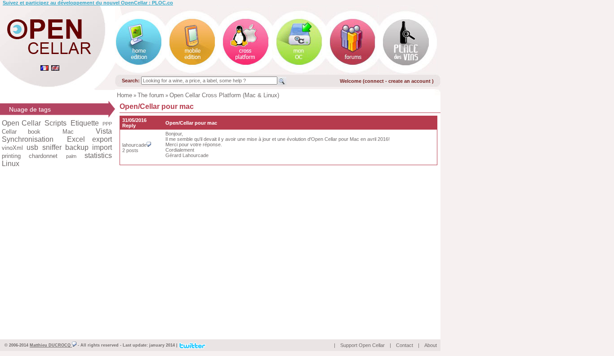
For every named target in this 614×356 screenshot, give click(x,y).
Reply (129, 125)
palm (71, 156)
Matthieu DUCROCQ (51, 345)
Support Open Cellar (362, 345)
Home (124, 95)
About (430, 345)
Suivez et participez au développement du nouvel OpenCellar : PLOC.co (88, 2)
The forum (151, 95)
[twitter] (192, 344)
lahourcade (134, 145)
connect (374, 81)
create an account (410, 81)
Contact (404, 345)
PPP (107, 123)
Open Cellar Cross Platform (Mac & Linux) (224, 95)
